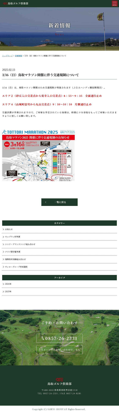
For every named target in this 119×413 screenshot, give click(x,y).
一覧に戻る (60, 202)
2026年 (8, 283)
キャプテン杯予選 (12, 236)
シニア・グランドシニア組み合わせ (20, 244)
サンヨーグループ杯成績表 (16, 266)
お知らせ (9, 229)
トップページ (7, 55)
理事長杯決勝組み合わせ (15, 259)
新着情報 (18, 55)
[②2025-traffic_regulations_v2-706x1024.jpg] (38, 180)
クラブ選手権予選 (12, 251)
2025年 (8, 291)
